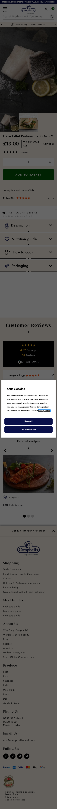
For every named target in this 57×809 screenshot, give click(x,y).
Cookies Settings (36, 407)
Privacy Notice (44, 411)
